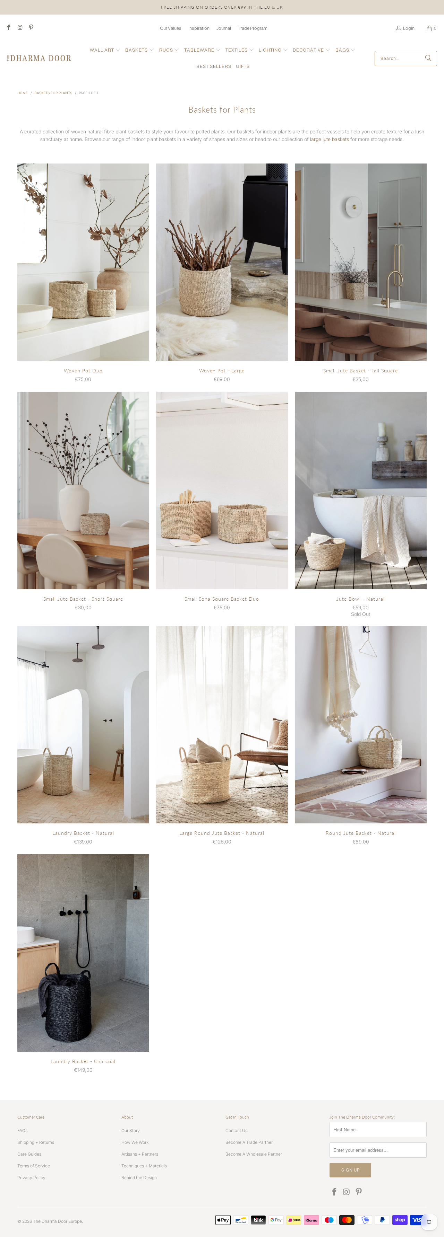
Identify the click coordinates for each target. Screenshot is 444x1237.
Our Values (170, 28)
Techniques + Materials (144, 1165)
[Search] (428, 58)
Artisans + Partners (139, 1154)
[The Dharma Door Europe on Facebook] (8, 28)
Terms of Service (33, 1165)
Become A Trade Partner (249, 1142)
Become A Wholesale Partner (253, 1154)
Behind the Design (139, 1177)
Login (409, 28)
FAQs (22, 1130)
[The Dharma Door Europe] (39, 58)
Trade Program (252, 28)
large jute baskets (329, 139)
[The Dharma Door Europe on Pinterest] (31, 28)
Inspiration (199, 28)
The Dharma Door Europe (57, 1221)
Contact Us (236, 1130)
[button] (105, 50)
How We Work (134, 1142)
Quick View (83, 276)
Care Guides (29, 1154)
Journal (223, 28)
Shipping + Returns (35, 1142)
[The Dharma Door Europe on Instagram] (19, 28)
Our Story (130, 1130)
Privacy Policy (31, 1177)
